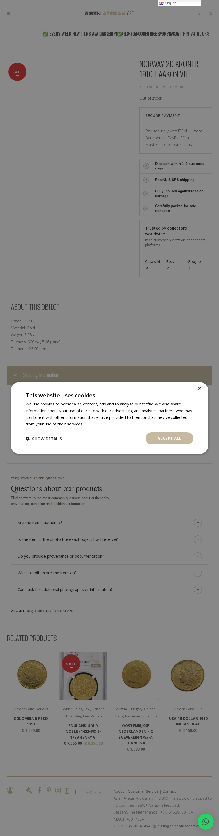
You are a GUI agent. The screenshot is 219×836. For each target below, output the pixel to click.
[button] (206, 822)
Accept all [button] (169, 438)
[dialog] (109, 418)
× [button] (199, 389)
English (170, 3)
